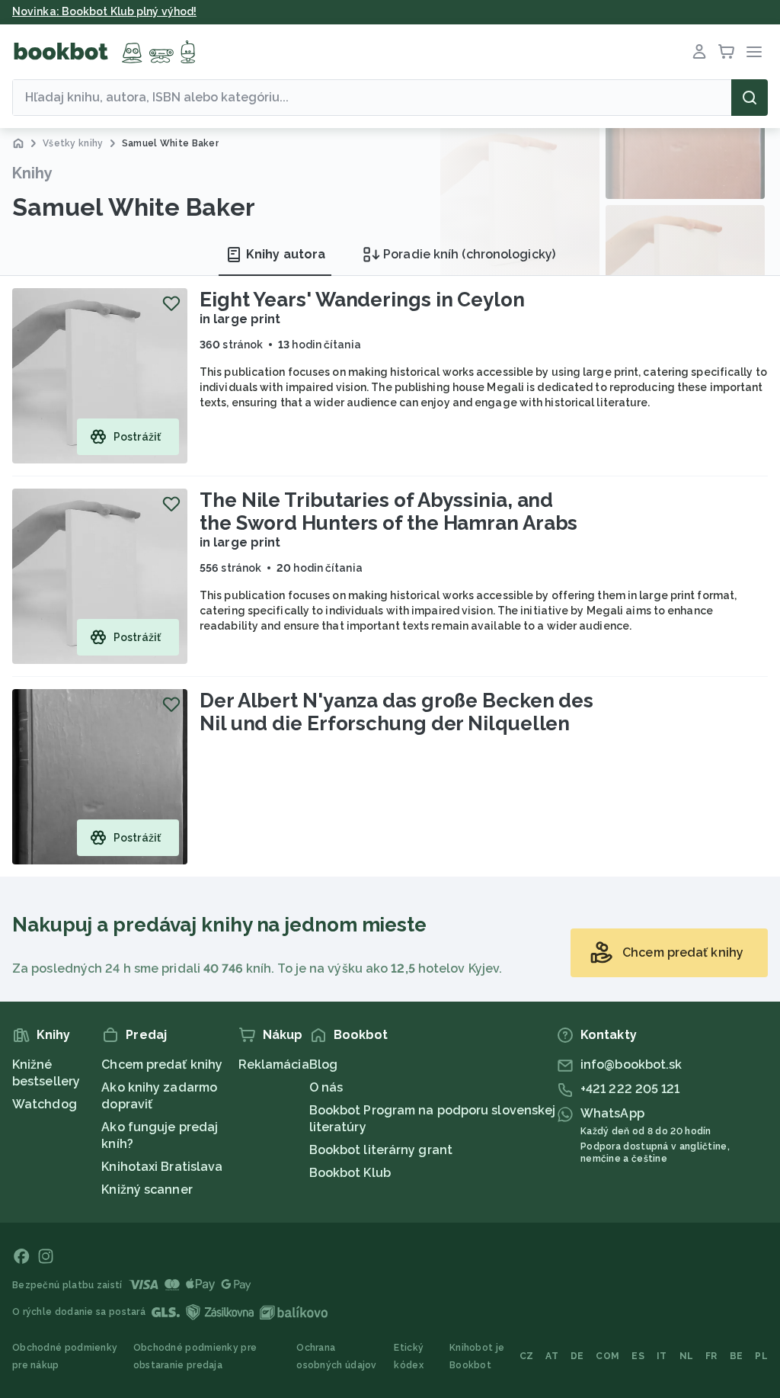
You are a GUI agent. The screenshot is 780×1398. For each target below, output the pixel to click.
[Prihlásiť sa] (699, 52)
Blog (323, 1064)
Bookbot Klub (350, 1173)
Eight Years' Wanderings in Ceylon (362, 299)
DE (577, 1356)
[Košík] (726, 52)
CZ (526, 1356)
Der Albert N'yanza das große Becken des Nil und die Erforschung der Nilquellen (396, 712)
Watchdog (44, 1104)
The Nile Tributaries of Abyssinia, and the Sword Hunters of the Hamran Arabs (388, 511)
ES (637, 1356)
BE (736, 1356)
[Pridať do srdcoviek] (171, 303)
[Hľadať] (749, 97)
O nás (326, 1087)
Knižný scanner (146, 1189)
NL (686, 1356)
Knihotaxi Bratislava (161, 1166)
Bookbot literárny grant (380, 1150)
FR (711, 1356)
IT (662, 1356)
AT (551, 1356)
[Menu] (754, 52)
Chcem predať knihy (161, 1064)
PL (761, 1356)
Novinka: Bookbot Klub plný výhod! (104, 11)
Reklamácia (273, 1064)
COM (607, 1356)
